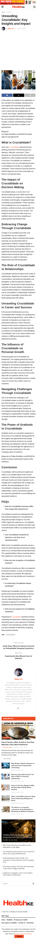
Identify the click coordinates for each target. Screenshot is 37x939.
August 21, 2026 (8, 840)
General (9, 12)
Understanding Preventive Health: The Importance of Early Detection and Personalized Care (18, 860)
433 (26, 747)
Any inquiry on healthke (9, 923)
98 (16, 840)
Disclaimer (30, 923)
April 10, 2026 (16, 814)
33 (22, 770)
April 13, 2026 (16, 803)
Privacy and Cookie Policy (23, 934)
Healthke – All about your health (17, 920)
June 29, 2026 (16, 770)
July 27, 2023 (21, 28)
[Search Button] (33, 884)
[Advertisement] (18, 50)
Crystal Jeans (7, 747)
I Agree (19, 936)
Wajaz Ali (11, 28)
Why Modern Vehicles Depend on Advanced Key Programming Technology (23, 765)
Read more (7, 758)
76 (23, 781)
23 (23, 792)
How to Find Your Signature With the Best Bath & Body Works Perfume (22, 787)
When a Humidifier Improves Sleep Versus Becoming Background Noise (23, 798)
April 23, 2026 (16, 781)
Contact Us (21, 923)
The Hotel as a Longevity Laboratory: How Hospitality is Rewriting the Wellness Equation (22, 809)
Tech (7, 912)
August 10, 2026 (18, 747)
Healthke (25, 912)
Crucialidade (14, 147)
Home (3, 12)
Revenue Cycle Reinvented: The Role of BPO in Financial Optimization (22, 776)
